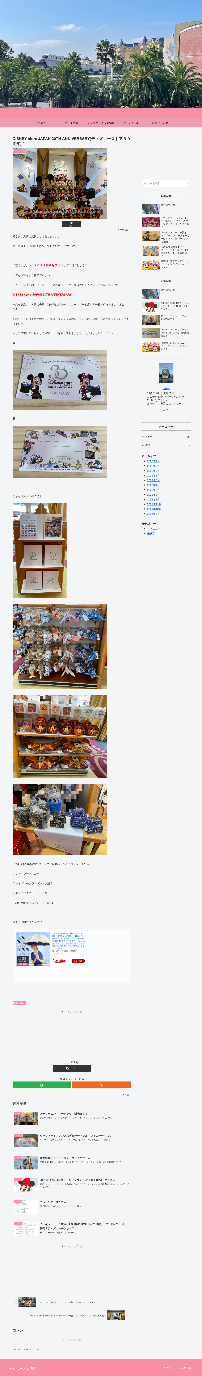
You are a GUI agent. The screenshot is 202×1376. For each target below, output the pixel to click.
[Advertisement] (72, 1034)
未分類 (166, 444)
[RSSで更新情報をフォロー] (101, 1084)
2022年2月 (153, 494)
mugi (166, 388)
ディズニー (20, 1003)
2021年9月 (153, 514)
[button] (187, 183)
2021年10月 (154, 509)
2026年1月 (153, 461)
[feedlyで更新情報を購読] (42, 1084)
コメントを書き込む (71, 1340)
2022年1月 (153, 499)
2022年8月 (153, 471)
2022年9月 (153, 466)
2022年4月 (153, 485)
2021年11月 (154, 504)
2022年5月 (153, 480)
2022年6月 (153, 475)
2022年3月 (153, 490)
